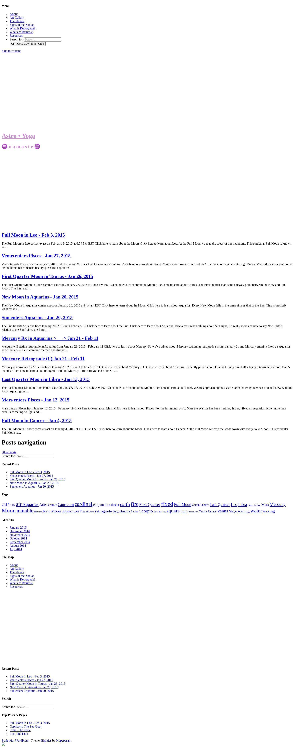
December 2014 (20, 531)
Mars (265, 505)
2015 (6, 504)
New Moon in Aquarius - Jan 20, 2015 (40, 296)
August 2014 (18, 545)
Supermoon (192, 512)
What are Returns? (21, 32)
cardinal (83, 504)
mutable (25, 511)
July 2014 (16, 549)
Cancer (52, 504)
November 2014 (20, 534)
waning (244, 511)
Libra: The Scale (20, 730)
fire (134, 504)
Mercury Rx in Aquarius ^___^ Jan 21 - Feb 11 (50, 338)
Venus (222, 511)
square (173, 510)
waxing (269, 511)
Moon (9, 510)
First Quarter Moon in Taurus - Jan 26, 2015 (47, 276)
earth (125, 504)
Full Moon (182, 504)
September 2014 (20, 542)
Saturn (134, 511)
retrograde (103, 511)
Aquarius (30, 504)
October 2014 (18, 538)
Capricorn (66, 504)
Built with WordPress (15, 740)
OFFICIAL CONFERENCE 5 (27, 43)
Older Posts (9, 452)
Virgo (233, 511)
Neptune (38, 512)
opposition (70, 511)
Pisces (84, 511)
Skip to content (11, 50)
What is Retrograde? (22, 28)
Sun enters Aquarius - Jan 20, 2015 (37, 317)
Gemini (196, 504)
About (14, 14)
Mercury (278, 504)
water (256, 511)
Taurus (203, 511)
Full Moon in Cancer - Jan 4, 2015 (37, 420)
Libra (242, 504)
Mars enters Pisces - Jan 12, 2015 (35, 399)
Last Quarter (220, 504)
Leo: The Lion (19, 733)
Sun (183, 511)
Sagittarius (121, 511)
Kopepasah (63, 740)
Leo (234, 504)
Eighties (46, 740)
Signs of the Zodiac (22, 24)
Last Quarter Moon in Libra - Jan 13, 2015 (46, 379)
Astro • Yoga (18, 135)
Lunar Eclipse (254, 505)
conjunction (101, 505)
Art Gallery (17, 17)
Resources (16, 35)
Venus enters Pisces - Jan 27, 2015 (36, 255)
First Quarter (149, 504)
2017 (12, 505)
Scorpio (146, 511)
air (19, 504)
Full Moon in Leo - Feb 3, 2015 (33, 235)
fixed (167, 504)
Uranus (212, 511)
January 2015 (18, 527)
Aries (43, 505)
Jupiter (205, 504)
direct (115, 505)
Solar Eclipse (160, 512)
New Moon (52, 511)
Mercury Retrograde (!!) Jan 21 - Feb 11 (43, 358)
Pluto (91, 512)
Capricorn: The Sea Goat (25, 726)
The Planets (17, 21)
